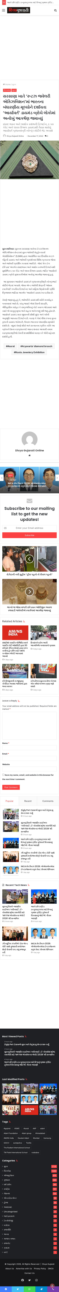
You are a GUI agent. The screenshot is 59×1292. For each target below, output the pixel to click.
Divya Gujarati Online (15, 136)
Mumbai (36, 1138)
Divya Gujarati (48, 1264)
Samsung (47, 1138)
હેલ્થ (6, 1202)
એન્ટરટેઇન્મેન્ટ (10, 1198)
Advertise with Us (24, 1268)
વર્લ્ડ (5, 1252)
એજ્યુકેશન (9, 1175)
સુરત (14, 84)
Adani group (26, 1133)
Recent (28, 801)
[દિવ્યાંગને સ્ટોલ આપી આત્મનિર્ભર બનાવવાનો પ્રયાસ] (44, 632)
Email (5, 754)
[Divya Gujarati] (18, 10)
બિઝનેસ (7, 90)
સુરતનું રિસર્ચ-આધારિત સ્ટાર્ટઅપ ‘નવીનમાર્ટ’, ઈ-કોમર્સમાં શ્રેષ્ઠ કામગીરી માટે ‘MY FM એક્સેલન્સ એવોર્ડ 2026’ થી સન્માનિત (38, 827)
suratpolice (17, 1143)
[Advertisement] (29, 47)
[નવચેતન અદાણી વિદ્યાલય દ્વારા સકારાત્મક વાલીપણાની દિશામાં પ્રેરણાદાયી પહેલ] (11, 1110)
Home (8, 84)
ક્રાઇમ (6, 1248)
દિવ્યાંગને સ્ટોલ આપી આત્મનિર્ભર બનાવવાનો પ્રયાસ (43, 644)
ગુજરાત (7, 1180)
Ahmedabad (40, 1133)
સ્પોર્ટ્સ (7, 1189)
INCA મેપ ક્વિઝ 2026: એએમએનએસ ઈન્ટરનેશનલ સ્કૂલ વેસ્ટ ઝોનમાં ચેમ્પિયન (27, 484)
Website (6, 764)
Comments (47, 801)
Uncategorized (10, 1211)
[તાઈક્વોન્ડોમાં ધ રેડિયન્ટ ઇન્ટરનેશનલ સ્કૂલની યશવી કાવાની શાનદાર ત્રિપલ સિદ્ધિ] (48, 1110)
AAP (34, 1128)
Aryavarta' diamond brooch (37, 346)
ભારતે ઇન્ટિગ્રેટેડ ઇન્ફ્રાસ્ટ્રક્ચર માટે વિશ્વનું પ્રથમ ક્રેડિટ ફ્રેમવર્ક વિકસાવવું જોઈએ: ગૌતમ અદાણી (37, 842)
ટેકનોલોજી (8, 1221)
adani (42, 1128)
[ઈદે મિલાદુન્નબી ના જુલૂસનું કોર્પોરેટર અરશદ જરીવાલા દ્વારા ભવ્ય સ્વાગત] (15, 671)
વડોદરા (6, 1225)
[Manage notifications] (52, 1286)
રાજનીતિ (7, 1230)
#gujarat (7, 1128)
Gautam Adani (23, 1138)
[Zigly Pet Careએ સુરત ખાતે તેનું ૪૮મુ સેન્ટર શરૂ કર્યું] (11, 814)
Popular (9, 801)
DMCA (51, 1268)
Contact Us (29, 1273)
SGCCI (6, 1143)
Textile (28, 1143)
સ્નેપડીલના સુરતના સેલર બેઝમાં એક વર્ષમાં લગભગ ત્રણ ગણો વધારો (43, 684)
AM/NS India (9, 1138)
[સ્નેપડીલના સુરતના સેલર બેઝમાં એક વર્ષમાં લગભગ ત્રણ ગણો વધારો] (44, 671)
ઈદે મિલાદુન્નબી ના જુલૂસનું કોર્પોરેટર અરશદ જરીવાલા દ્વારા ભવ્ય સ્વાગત (14, 684)
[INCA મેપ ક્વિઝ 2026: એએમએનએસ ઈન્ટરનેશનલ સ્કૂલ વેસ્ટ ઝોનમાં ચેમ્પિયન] (11, 870)
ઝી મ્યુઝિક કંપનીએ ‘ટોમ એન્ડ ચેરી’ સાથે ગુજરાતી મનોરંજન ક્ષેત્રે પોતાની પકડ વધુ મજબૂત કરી (38, 855)
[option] (29, 477)
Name (5, 743)
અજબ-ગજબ (9, 1239)
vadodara (35, 1152)
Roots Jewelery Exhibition (30, 352)
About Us (9, 1268)
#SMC (17, 1128)
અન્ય (6, 1234)
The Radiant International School (17, 1148)
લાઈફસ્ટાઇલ (9, 1216)
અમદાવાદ (8, 1207)
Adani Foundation (11, 1133)
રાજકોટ (7, 1243)
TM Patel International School (15, 1152)
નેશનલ (7, 1193)
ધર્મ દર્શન (7, 1184)
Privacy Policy (40, 1268)
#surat (11, 346)
